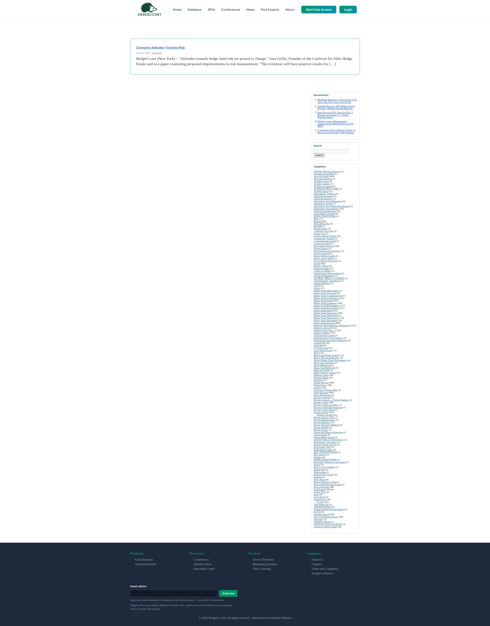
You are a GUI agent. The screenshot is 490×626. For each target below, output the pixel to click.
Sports (317, 464)
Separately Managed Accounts (329, 462)
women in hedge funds (325, 526)
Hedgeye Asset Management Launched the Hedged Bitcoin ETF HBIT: (335, 124)
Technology (320, 499)
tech (316, 494)
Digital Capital (321, 253)
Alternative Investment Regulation (332, 206)
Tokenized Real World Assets (329, 509)
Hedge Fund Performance (327, 305)
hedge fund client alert (325, 293)
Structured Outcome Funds (327, 484)
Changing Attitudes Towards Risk (160, 47)
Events (317, 263)
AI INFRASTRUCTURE (326, 188)
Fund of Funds (321, 268)
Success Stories (321, 487)
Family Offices (321, 265)
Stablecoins (320, 472)
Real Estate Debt (322, 447)
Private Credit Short (324, 409)
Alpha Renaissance (323, 196)
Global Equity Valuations (327, 280)
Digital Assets (321, 248)
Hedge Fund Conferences (327, 298)
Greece (317, 288)
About (289, 9)
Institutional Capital (324, 335)
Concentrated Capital (325, 241)
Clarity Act (319, 233)
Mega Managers (322, 365)
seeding (318, 457)
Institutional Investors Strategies (330, 340)
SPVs (211, 9)
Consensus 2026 (322, 243)
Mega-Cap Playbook (324, 367)
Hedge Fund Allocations (326, 290)
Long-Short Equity (323, 350)
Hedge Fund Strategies (325, 313)
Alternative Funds (323, 203)
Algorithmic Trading (324, 193)
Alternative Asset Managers (328, 201)
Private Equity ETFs (324, 417)
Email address (138, 586)
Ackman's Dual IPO (324, 173)
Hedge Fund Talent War (326, 315)
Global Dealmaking (324, 275)
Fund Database (144, 559)
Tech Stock (319, 496)
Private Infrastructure (324, 419)
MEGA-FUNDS (322, 370)
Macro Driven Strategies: (327, 357)
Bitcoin (318, 221)
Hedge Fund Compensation (328, 295)
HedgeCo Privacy (322, 573)
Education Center (204, 568)
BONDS (318, 226)
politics (318, 387)
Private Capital (321, 397)
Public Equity (321, 429)
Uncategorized (321, 514)
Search (319, 155)
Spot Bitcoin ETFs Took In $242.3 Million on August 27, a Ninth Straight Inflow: (335, 115)
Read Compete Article (325, 444)
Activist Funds (321, 176)
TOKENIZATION (323, 506)
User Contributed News (326, 516)
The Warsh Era (321, 504)
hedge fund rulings (323, 310)
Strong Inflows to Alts (325, 482)
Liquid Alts (319, 342)
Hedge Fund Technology (326, 318)
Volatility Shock (322, 521)
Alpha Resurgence (323, 198)
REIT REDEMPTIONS (325, 452)
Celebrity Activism (323, 231)
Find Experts (270, 9)
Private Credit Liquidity (326, 405)
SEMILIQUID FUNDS (325, 459)
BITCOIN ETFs (322, 223)
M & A (317, 352)
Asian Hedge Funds (324, 213)
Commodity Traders (324, 238)
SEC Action (320, 454)
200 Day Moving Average (327, 171)
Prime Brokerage (322, 395)
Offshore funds (321, 375)
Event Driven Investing (326, 260)
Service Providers (263, 559)
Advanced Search (145, 564)
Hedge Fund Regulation (326, 308)
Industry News (203, 564)
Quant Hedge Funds (324, 437)
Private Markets (322, 422)
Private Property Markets (326, 424)
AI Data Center (321, 181)
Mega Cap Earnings (324, 362)
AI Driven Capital (323, 186)
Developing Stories (324, 245)
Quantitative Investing (325, 442)
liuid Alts (318, 345)
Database (195, 9)
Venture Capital (324, 414)
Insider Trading (322, 332)
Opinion (318, 380)
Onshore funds (321, 377)
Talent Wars (320, 491)
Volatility (318, 519)
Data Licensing (262, 568)
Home (177, 9)
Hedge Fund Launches (325, 303)
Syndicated (319, 489)
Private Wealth (321, 427)
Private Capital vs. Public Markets (331, 400)
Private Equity (321, 412)
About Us (317, 559)
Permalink (157, 52)
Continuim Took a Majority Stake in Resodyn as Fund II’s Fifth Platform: (336, 131)
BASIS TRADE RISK (325, 216)
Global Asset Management (327, 273)
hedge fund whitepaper (325, 320)
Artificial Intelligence (325, 211)
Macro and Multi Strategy (327, 355)
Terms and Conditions (325, 568)
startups (318, 477)
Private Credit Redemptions (328, 407)
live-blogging (321, 347)
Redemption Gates (323, 449)
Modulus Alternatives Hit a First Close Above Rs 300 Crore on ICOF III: (337, 101)
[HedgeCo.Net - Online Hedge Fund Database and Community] (149, 9)
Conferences (230, 9)
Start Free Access (319, 9)
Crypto (320, 501)
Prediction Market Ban (325, 390)
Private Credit (321, 402)
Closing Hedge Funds (325, 236)
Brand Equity (321, 228)
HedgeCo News (322, 327)
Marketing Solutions (265, 564)
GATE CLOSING (322, 270)
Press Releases (321, 392)
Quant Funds (320, 434)
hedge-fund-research (324, 323)
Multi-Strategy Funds (325, 372)
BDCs (317, 218)
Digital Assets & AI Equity (327, 250)
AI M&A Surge (321, 191)
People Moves (321, 382)
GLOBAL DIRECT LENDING (329, 278)
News (250, 9)
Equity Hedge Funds (324, 255)
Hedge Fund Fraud (323, 300)
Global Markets (322, 283)
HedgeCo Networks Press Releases (331, 325)
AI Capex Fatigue (323, 178)
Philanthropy (320, 385)
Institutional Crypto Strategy (329, 337)
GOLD (317, 285)
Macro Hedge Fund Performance (330, 360)
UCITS (317, 511)
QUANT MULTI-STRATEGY (329, 439)
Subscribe (228, 593)
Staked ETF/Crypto (324, 474)
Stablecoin (319, 469)
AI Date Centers (322, 183)
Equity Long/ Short (324, 258)
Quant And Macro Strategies (328, 432)
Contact (316, 564)
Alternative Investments (326, 208)
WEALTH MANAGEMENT (328, 524)
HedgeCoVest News (324, 330)
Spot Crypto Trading (324, 467)
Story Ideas (319, 479)
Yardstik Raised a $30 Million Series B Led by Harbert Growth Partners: (336, 107)
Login (348, 9)
